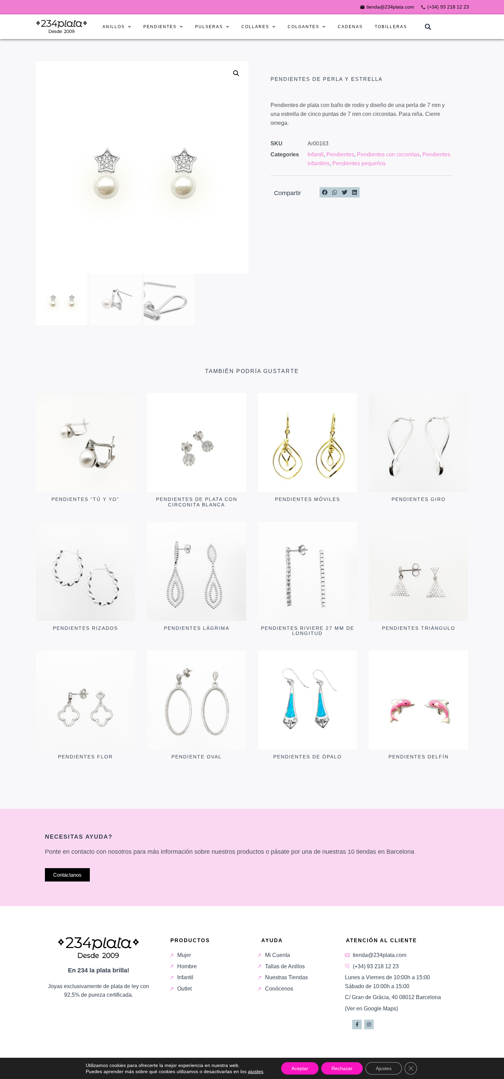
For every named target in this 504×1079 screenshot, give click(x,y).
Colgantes (303, 26)
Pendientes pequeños (359, 163)
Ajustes (384, 1068)
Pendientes (160, 26)
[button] (427, 27)
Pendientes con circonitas (388, 154)
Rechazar (342, 1068)
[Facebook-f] (357, 1024)
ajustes (255, 1071)
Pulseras (209, 26)
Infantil (316, 154)
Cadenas (350, 26)
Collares (255, 26)
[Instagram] (369, 1024)
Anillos (114, 26)
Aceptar (299, 1068)
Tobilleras (391, 26)
